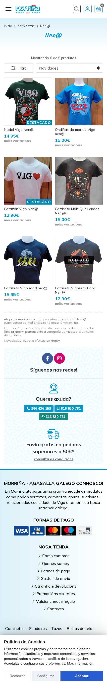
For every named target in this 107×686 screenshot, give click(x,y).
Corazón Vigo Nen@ (21, 209)
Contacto (55, 608)
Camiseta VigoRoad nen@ (25, 288)
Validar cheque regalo (55, 601)
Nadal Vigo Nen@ (19, 129)
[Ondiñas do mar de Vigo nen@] (79, 101)
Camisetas (69, 331)
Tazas (56, 628)
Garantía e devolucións (55, 586)
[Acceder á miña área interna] (88, 9)
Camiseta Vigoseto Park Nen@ (75, 290)
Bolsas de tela (79, 628)
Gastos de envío (55, 578)
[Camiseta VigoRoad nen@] (28, 260)
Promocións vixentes (55, 593)
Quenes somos (55, 563)
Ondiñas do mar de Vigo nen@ (75, 131)
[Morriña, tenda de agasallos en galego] (27, 8)
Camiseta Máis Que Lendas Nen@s (77, 211)
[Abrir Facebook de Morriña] (48, 358)
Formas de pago (55, 570)
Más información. (80, 663)
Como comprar (55, 555)
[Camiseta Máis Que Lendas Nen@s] (79, 181)
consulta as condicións (53, 459)
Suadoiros (38, 628)
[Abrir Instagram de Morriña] (59, 358)
